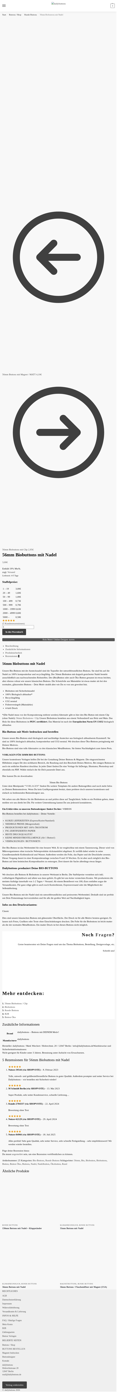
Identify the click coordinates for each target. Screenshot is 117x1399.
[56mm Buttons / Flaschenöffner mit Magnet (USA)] (87, 1258)
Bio (83, 1160)
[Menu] (6, 6)
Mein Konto (7, 1324)
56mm (77, 1160)
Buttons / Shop (15, 15)
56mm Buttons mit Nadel (14, 1287)
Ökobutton (56, 1164)
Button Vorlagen (9, 1336)
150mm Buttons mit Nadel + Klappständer (22, 1228)
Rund (64, 1164)
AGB (4, 1296)
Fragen (104, 934)
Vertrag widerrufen (14, 1385)
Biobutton (90, 1160)
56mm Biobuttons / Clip (27, 718)
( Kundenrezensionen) (13, 623)
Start (4, 15)
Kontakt (5, 1361)
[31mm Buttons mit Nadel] (87, 1199)
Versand (11, 572)
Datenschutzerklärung (11, 1300)
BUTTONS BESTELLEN (13, 1349)
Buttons (26, 1164)
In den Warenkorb (14, 632)
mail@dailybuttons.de (11, 1374)
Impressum (7, 1304)
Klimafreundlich (69, 1225)
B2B (7, 1014)
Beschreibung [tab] (11, 646)
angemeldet (17, 1154)
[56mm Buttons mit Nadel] (29, 1258)
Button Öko (10, 1017)
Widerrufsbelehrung (10, 1307)
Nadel (33, 1164)
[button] (112, 6)
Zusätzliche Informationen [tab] (17, 649)
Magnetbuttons (68, 1284)
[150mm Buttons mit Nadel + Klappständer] (29, 1199)
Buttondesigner (8, 1357)
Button (5, 1164)
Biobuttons (10, 1007)
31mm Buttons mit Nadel (71, 1228)
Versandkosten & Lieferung (14, 1311)
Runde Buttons (30, 15)
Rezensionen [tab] (12, 656)
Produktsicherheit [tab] (13, 653)
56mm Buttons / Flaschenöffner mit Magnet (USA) (83, 1287)
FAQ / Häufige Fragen (12, 1320)
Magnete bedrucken (10, 1353)
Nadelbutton (43, 1164)
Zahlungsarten (8, 1332)
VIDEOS (67, 809)
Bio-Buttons (38, 1160)
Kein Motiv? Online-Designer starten (58, 639)
